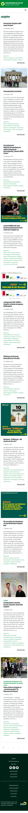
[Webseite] (17, 767)
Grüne (10, 473)
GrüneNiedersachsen (8, 637)
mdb (5, 129)
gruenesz (12, 58)
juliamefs (6, 639)
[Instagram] (14, 767)
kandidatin (11, 639)
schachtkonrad (12, 258)
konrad (5, 256)
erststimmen (13, 336)
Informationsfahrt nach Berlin (12, 91)
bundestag (16, 123)
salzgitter (15, 59)
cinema (11, 472)
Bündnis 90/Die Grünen (12, 5)
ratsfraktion (15, 185)
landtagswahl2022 (8, 340)
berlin (5, 123)
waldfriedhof (14, 563)
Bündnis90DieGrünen (9, 125)
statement (18, 561)
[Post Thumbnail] (14, 78)
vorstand (20, 59)
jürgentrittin (20, 127)
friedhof (12, 558)
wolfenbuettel (14, 264)
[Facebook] (10, 767)
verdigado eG (10, 805)
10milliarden (7, 470)
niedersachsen (7, 643)
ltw (14, 340)
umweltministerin (8, 260)
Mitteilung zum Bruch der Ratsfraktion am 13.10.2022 (11, 357)
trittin (14, 129)
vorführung (21, 479)
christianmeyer (7, 723)
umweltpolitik (20, 129)
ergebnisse (6, 336)
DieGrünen (6, 58)
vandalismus (7, 563)
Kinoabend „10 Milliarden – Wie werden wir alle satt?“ (12, 440)
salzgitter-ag (7, 733)
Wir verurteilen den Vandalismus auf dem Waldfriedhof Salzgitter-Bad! (13, 523)
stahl (12, 733)
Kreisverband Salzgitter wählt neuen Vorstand (12, 24)
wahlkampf (6, 735)
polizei (7, 561)
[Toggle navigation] (25, 10)
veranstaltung (7, 264)
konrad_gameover (12, 256)
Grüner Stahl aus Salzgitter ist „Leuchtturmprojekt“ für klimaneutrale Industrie (12, 689)
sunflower (12, 803)
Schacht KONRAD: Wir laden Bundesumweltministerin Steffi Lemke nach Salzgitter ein (12, 228)
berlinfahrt (10, 123)
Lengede (20, 256)
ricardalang (11, 731)
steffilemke (19, 258)
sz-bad (12, 477)
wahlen (11, 342)
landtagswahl (15, 338)
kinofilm (6, 475)
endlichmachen (7, 635)
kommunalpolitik (8, 59)
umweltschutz (7, 131)
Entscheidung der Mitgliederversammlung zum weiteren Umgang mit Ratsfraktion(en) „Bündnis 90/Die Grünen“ (13, 149)
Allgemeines (6, 56)
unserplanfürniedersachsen (18, 645)
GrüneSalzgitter (19, 58)
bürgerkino (6, 472)
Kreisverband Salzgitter (14, 3)
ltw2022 (18, 340)
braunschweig (11, 252)
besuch (5, 252)
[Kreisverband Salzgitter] (3, 4)
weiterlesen (21, 63)
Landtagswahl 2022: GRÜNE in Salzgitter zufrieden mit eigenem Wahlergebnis (13, 304)
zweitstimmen (7, 344)
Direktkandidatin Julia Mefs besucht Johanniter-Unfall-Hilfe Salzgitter (13, 605)
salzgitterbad (7, 477)
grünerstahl (6, 727)
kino (23, 473)
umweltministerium (17, 260)
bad (12, 470)
